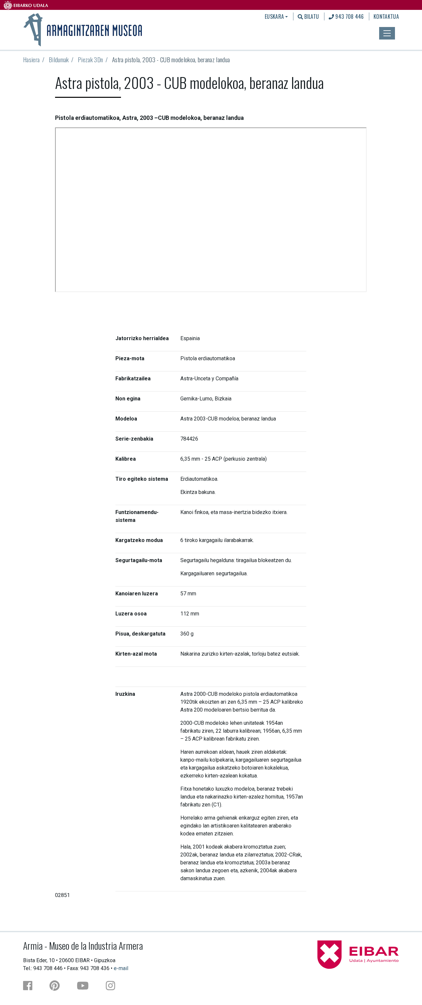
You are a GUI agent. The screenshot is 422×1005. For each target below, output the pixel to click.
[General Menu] (387, 33)
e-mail (121, 968)
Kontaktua (386, 16)
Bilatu (311, 16)
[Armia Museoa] (83, 29)
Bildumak (59, 59)
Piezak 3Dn (90, 59)
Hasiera (31, 59)
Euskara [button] (274, 16)
